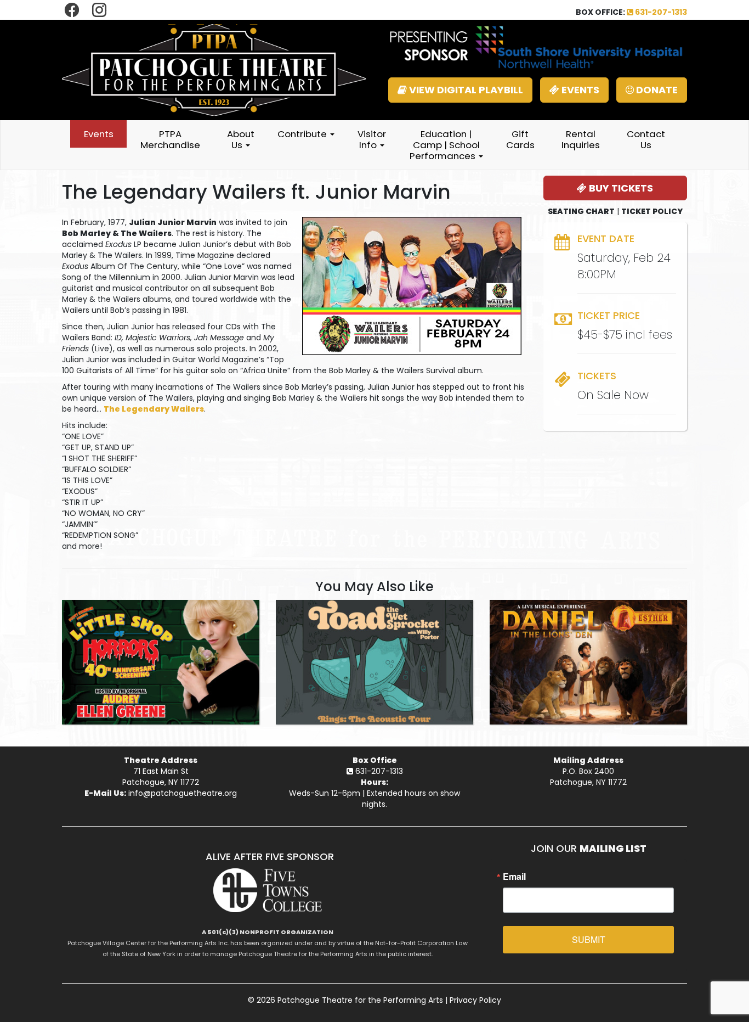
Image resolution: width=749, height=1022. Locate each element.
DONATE (656, 90)
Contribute (303, 134)
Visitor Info (372, 139)
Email (514, 876)
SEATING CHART (581, 211)
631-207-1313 (660, 12)
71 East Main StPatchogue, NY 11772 (160, 777)
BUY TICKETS (620, 188)
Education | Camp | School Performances (445, 144)
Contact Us (646, 139)
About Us (240, 139)
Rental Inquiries (580, 139)
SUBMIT (588, 939)
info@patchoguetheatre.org (182, 793)
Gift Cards (520, 139)
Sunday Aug (161, 609)
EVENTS (579, 90)
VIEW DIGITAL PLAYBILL (465, 90)
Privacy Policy (475, 1000)
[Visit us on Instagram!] (99, 9)
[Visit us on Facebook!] (73, 9)
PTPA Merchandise (170, 139)
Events (99, 134)
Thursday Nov (588, 609)
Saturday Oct (374, 609)
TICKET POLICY (652, 211)
